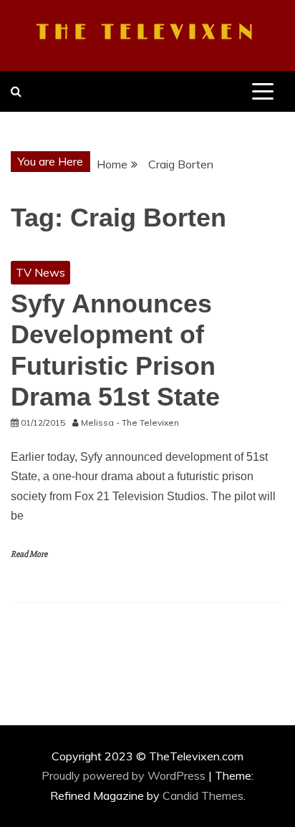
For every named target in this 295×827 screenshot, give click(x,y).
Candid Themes (203, 795)
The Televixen (147, 33)
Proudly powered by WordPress (125, 775)
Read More (29, 554)
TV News (40, 272)
